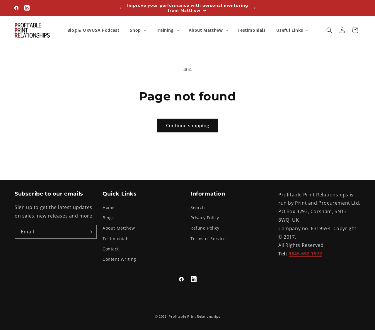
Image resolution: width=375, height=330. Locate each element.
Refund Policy (204, 228)
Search (197, 207)
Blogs (108, 217)
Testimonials (116, 238)
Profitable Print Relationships (194, 316)
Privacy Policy (204, 217)
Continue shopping (187, 125)
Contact (111, 249)
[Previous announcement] (120, 8)
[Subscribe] (89, 232)
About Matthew (119, 228)
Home (109, 207)
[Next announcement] (254, 8)
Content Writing (119, 259)
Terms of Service (208, 238)
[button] (137, 30)
